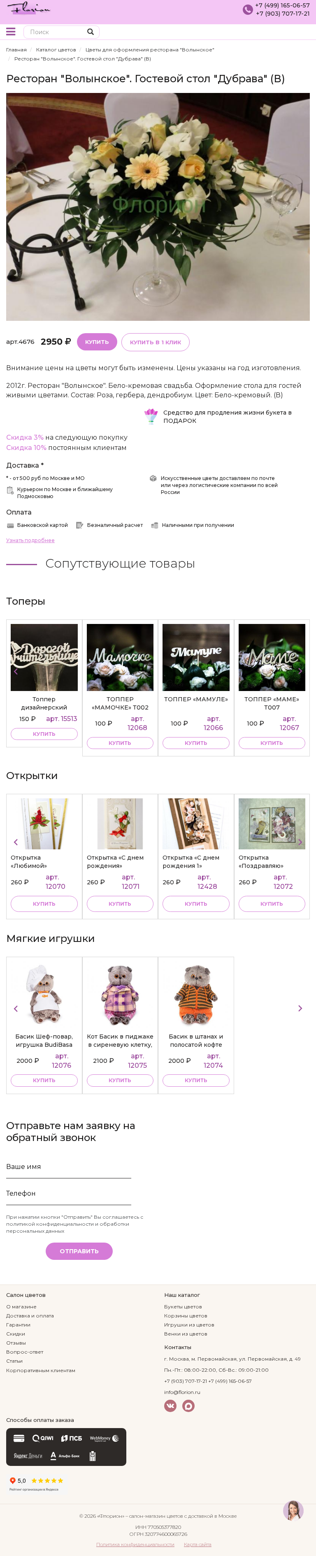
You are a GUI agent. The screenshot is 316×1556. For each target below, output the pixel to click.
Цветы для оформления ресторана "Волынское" (150, 49)
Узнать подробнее (30, 540)
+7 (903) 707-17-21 (283, 13)
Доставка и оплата (30, 1316)
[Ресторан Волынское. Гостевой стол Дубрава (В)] (158, 206)
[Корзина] (303, 32)
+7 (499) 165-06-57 (282, 5)
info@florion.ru (182, 1392)
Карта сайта (197, 1544)
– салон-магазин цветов (154, 1516)
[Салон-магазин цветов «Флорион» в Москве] (29, 7)
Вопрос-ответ (24, 1352)
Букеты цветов (183, 1306)
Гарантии (18, 1325)
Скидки (15, 1334)
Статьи (14, 1361)
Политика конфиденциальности (135, 1544)
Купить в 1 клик (155, 342)
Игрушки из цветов (189, 1325)
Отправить (79, 1251)
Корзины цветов (185, 1316)
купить (44, 743)
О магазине (21, 1306)
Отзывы (16, 1343)
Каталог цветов (56, 49)
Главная (16, 49)
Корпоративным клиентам (40, 1370)
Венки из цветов (185, 1334)
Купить (97, 342)
